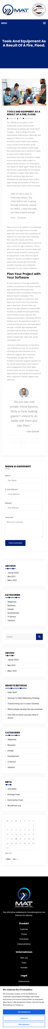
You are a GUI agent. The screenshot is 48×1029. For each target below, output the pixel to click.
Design (36, 51)
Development (13, 613)
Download (24, 939)
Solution (11, 620)
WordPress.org (14, 805)
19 (16, 839)
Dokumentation (24, 944)
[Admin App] (24, 9)
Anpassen (24, 1018)
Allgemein (12, 602)
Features (24, 929)
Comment (9, 517)
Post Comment (15, 543)
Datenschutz (24, 981)
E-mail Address (11, 489)
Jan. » (15, 859)
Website (8, 503)
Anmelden (12, 789)
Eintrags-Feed (14, 794)
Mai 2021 (12, 576)
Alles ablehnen (24, 1024)
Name (7, 476)
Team (24, 962)
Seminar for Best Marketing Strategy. (24, 698)
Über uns (24, 958)
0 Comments (29, 118)
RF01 (20, 118)
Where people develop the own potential (25, 709)
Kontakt (24, 967)
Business (11, 605)
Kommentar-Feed (15, 800)
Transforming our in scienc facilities (23, 703)
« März (8, 859)
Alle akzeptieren (24, 1012)
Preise (24, 934)
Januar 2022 (13, 573)
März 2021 (12, 580)
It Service (12, 616)
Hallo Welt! (12, 692)
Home (28, 51)
